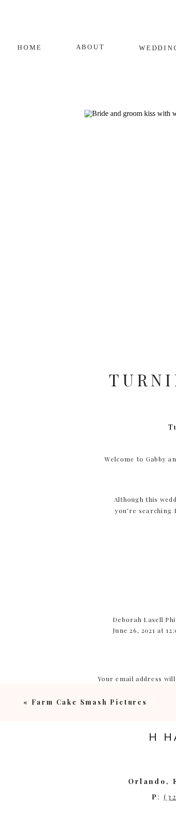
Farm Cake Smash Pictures (89, 702)
